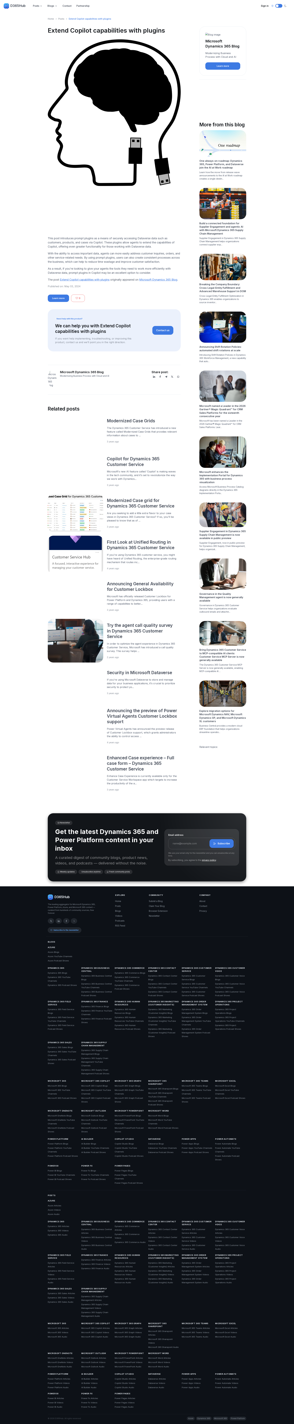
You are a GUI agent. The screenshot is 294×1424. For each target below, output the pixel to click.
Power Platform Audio (58, 1387)
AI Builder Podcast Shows (93, 1152)
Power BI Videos (55, 1402)
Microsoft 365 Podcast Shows (62, 1098)
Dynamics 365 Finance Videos (95, 1264)
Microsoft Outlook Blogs (92, 1115)
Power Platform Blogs (58, 1143)
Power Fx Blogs (88, 1170)
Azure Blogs (53, 952)
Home (51, 18)
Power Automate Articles (227, 1379)
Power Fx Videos (89, 1402)
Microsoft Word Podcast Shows (163, 1128)
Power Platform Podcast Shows (63, 1156)
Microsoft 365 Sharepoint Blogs (163, 1088)
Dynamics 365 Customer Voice (230, 969)
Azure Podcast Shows (58, 960)
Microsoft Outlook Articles (93, 1358)
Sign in (265, 5)
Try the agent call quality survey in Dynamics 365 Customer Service (140, 631)
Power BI (53, 1166)
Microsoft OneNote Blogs (60, 1115)
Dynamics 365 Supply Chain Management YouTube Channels (94, 1062)
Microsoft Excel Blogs (225, 1086)
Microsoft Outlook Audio (92, 1366)
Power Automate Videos (226, 1383)
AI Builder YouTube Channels (95, 1148)
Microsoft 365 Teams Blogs (195, 1086)
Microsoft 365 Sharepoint (157, 1082)
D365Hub (18, 6)
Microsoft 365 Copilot (95, 1081)
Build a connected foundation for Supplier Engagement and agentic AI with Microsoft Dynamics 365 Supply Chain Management (221, 228)
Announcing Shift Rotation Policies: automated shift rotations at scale (220, 348)
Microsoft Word (158, 1111)
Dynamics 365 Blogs (57, 973)
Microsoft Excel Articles (226, 1328)
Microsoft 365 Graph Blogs (127, 1086)
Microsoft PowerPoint (129, 1111)
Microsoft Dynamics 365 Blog (158, 279)
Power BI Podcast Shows (60, 1179)
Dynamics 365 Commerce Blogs (130, 973)
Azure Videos (54, 1210)
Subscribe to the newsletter (66, 930)
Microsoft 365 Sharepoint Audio (163, 1347)
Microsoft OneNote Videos (60, 1362)
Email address (175, 835)
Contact (67, 5)
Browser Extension (158, 911)
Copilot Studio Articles (125, 1379)
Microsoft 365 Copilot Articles (95, 1328)
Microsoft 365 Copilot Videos (95, 1332)
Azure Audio (54, 1214)
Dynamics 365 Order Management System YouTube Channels (196, 1021)
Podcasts (119, 920)
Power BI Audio (55, 1407)
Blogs (50, 5)
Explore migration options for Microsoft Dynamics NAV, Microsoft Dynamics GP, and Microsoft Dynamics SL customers (222, 716)
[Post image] (75, 431)
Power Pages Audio (124, 1407)
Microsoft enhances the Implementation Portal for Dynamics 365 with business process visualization (221, 477)
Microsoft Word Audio (158, 1366)
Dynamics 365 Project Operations (229, 1003)
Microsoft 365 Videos (58, 1332)
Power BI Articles (56, 1398)
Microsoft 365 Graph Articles (128, 1328)
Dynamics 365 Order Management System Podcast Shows (196, 1033)
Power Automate (225, 1139)
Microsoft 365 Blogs (57, 1086)
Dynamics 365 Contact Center (162, 969)
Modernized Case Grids (131, 420)
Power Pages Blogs (124, 1170)
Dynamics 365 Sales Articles (61, 1293)
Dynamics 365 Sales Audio (60, 1302)
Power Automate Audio (226, 1387)
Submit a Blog (156, 901)
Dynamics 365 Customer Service (197, 969)
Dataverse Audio (156, 1387)
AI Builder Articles (89, 1379)
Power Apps (189, 1139)
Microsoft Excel (225, 1081)
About (202, 901)
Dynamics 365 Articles (58, 1226)
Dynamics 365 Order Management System (194, 1003)
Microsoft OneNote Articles (61, 1358)
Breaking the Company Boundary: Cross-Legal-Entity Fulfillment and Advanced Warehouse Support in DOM (222, 288)
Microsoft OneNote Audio (60, 1366)
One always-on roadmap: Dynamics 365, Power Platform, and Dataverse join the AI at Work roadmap (221, 164)
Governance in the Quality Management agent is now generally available (221, 597)
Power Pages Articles (125, 1398)
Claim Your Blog (157, 906)
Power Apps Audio (191, 1387)
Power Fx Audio (88, 1407)
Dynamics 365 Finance (94, 1001)
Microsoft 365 (57, 1081)
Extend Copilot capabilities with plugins (84, 279)
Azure (51, 947)
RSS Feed (120, 925)
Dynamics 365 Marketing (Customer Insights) (163, 1003)
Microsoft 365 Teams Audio (195, 1336)
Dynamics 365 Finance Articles (96, 1260)
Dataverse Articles (157, 1379)
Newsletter (154, 916)
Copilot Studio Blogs (124, 1143)
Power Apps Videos (191, 1383)
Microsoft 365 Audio (57, 1336)
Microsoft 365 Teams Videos (195, 1332)
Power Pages (122, 1166)
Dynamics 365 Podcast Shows (62, 985)
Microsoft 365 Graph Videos (128, 1332)
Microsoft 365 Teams (195, 1081)
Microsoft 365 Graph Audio (128, 1336)
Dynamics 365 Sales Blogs (60, 1047)
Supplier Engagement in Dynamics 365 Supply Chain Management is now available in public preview (222, 535)
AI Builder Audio (88, 1387)
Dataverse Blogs (156, 1143)
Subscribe (224, 843)
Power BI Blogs (55, 1170)
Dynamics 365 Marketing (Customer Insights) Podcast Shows (161, 1033)
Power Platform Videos (59, 1383)
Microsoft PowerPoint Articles (129, 1358)
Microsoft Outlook (93, 1111)
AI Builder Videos (89, 1383)
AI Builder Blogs (88, 1143)
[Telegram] (166, 376)
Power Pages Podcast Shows (129, 1183)
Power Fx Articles (89, 1398)
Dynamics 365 (56, 968)
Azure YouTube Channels (60, 956)
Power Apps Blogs (190, 1143)
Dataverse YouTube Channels (162, 1148)
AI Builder (87, 1139)
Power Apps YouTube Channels (197, 1148)
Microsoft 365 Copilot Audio (94, 1336)
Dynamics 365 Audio (58, 1235)
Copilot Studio (124, 1139)
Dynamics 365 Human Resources (127, 1003)
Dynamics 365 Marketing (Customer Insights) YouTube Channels (162, 1021)
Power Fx (87, 1166)
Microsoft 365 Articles (58, 1328)
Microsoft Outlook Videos (93, 1362)
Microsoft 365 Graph (128, 1081)
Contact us (163, 330)
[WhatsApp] (178, 376)
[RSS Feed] (74, 921)
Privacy (203, 911)
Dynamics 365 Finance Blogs (95, 1006)
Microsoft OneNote (60, 1111)
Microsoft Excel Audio (225, 1336)
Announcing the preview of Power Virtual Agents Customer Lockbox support (142, 716)
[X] (172, 376)
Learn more (58, 298)
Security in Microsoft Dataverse (140, 672)
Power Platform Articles (59, 1379)
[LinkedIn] (154, 376)
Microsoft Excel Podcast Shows (230, 1098)
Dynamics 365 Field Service (59, 1003)
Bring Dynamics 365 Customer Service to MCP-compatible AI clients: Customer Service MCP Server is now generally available (222, 655)
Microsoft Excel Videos (226, 1332)
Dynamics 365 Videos (58, 1230)
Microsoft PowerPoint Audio (128, 1366)
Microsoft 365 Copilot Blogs (94, 1086)
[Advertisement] (114, 212)
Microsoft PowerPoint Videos (128, 1362)
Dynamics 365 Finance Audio (95, 1268)
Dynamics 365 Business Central (95, 969)
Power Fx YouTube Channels (95, 1175)
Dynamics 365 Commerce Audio (130, 1242)
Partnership (83, 5)
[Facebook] (160, 376)
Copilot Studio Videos (125, 1383)
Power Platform (58, 1139)
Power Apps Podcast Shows (195, 1152)
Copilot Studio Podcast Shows (129, 1156)
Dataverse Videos (156, 1383)
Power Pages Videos (125, 1402)
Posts (36, 5)
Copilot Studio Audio (124, 1387)
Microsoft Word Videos (159, 1362)
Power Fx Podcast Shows (93, 1179)
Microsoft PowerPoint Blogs (128, 1115)
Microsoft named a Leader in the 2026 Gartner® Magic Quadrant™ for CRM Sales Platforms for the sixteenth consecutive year (222, 411)
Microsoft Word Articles (159, 1358)
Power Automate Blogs (226, 1143)
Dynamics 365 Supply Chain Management (94, 1044)
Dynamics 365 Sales (60, 1042)
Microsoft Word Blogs (158, 1115)
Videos (118, 916)
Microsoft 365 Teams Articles (196, 1328)
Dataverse (154, 1139)
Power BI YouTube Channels (61, 1175)
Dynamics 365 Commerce (130, 968)
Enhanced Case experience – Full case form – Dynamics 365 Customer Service (140, 763)
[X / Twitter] (51, 921)
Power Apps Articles (191, 1379)
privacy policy (209, 860)
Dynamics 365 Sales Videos (61, 1297)
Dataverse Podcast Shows (160, 1152)
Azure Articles (54, 1205)
